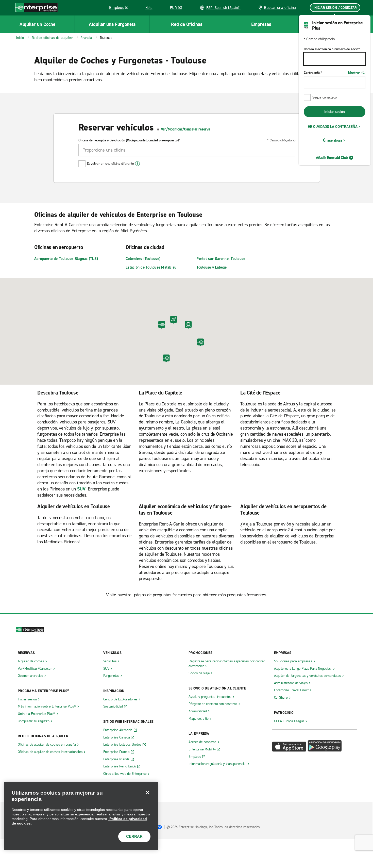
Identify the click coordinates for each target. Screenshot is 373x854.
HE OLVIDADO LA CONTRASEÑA (333, 126)
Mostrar (354, 72)
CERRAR (134, 836)
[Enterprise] (36, 7)
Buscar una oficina (280, 7)
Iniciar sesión (334, 111)
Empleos (120, 8)
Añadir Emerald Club (332, 157)
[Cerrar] (147, 793)
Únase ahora (332, 140)
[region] (81, 816)
